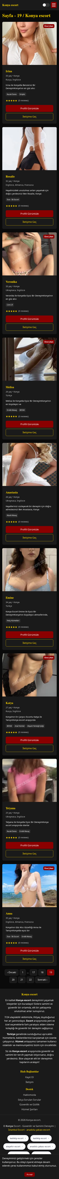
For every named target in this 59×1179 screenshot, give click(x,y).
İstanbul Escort (16, 1129)
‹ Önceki (11, 972)
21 (21, 979)
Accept (30, 1174)
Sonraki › (42, 979)
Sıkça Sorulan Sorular (29, 1099)
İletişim (30, 1082)
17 (33, 972)
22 (30, 979)
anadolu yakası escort (38, 1129)
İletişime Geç (30, 116)
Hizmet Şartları (29, 1109)
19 (50, 972)
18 (42, 972)
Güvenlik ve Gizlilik (29, 1104)
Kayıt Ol (29, 1077)
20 (13, 979)
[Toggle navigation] (54, 5)
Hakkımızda (29, 1094)
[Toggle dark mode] (46, 5)
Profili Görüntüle (29, 108)
